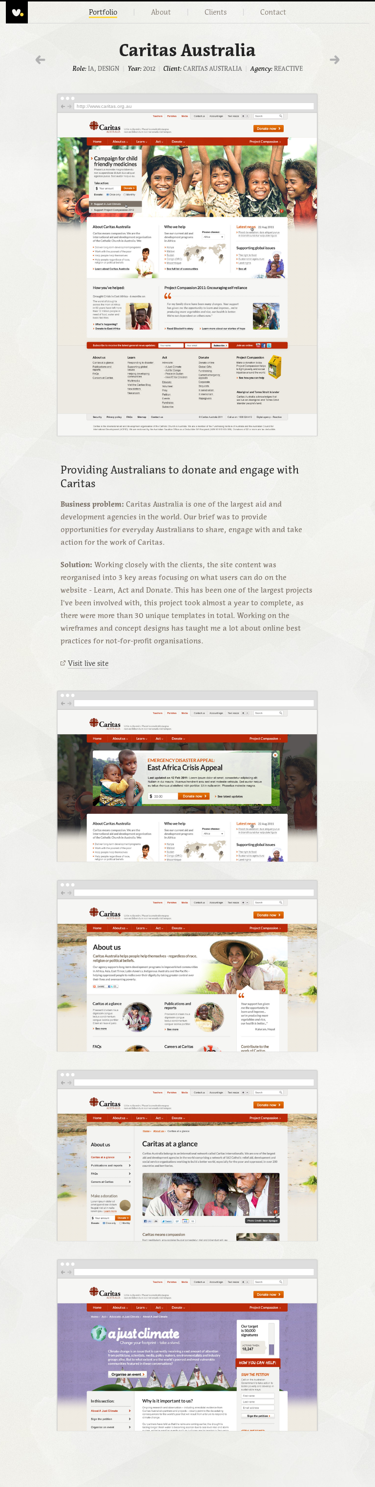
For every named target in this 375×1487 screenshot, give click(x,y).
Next (335, 59)
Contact (273, 12)
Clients (216, 12)
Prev (40, 59)
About (161, 12)
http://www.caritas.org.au (104, 106)
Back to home (17, 12)
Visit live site (88, 663)
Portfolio (103, 12)
